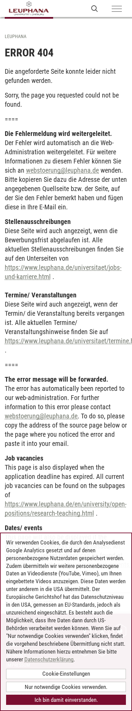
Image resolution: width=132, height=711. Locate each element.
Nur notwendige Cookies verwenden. (66, 686)
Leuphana (15, 36)
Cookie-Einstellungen (66, 673)
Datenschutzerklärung (48, 659)
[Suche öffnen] (94, 8)
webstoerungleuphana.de (62, 170)
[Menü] (117, 9)
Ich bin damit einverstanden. (66, 699)
